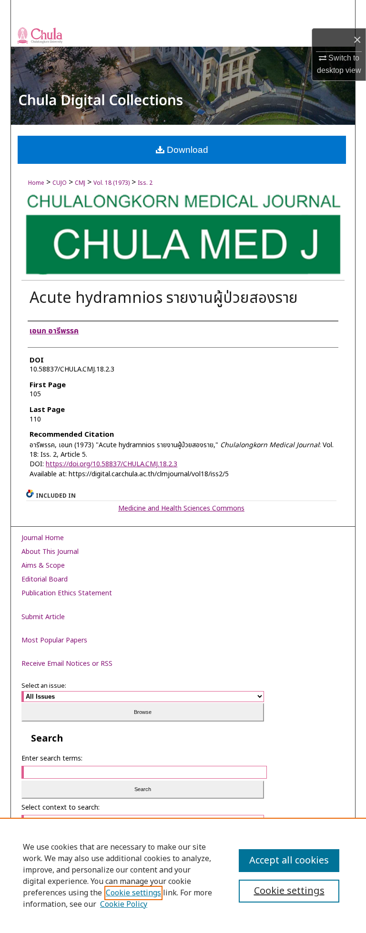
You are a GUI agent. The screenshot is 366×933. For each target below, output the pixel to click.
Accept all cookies (289, 860)
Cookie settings (133, 893)
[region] (183, 875)
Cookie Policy (123, 904)
